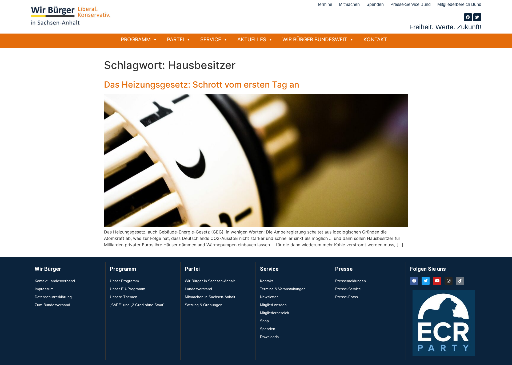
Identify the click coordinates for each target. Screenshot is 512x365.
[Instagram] (449, 281)
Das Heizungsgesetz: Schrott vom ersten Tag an (201, 84)
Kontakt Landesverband (55, 281)
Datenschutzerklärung (53, 297)
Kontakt (375, 39)
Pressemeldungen (350, 281)
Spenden (375, 4)
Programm (136, 39)
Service (210, 39)
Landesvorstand (198, 289)
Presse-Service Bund (410, 4)
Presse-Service (348, 289)
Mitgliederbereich (274, 313)
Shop (264, 321)
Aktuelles (251, 39)
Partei (175, 39)
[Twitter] (477, 17)
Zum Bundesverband (52, 305)
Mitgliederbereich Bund (459, 4)
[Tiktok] (460, 281)
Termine (324, 4)
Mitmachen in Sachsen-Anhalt (210, 297)
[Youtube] (437, 281)
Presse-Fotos (346, 297)
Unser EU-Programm (127, 289)
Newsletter (269, 297)
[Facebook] (468, 17)
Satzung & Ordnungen (203, 305)
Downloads (269, 337)
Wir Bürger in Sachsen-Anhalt (210, 281)
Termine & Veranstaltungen (283, 289)
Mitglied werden (273, 305)
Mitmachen (349, 4)
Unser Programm (124, 281)
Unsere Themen (123, 297)
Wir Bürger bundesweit (314, 39)
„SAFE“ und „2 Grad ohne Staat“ (137, 305)
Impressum (44, 289)
